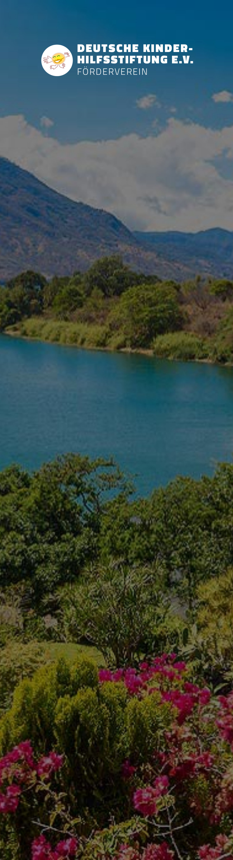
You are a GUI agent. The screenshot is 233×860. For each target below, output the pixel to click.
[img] (116, 430)
